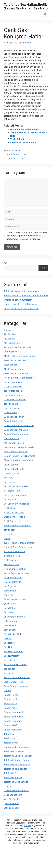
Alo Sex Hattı (10, 334)
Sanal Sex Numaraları (15, 599)
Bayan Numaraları (13, 382)
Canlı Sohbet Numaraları (16, 434)
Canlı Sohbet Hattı (13, 421)
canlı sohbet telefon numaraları (19, 447)
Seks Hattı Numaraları (15, 616)
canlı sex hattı (11, 404)
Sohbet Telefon (11, 725)
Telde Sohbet (17, 139)
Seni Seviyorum (15, 158)
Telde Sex (9, 734)
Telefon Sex (10, 738)
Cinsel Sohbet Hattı (13, 469)
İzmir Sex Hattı (11, 560)
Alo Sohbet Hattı (12, 343)
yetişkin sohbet (11, 803)
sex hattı (27, 825)
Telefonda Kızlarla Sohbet (17, 764)
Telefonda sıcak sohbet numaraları (21, 291)
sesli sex (8, 638)
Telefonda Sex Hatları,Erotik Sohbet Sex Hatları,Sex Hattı (26, 6)
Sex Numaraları (11, 656)
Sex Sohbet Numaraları (15, 664)
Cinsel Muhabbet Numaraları (18, 460)
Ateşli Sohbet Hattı (13, 369)
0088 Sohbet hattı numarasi (25, 129)
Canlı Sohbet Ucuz (16, 154)
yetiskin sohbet (11, 808)
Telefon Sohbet (11, 742)
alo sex (7, 330)
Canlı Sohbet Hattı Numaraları (19, 425)
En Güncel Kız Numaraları (23, 142)
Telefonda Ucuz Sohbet (16, 782)
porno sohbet (10, 590)
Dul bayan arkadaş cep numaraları (21, 308)
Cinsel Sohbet (14, 150)
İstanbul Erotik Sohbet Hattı (18, 547)
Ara (5, 263)
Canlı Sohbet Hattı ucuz (16, 430)
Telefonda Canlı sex (14, 751)
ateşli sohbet (10, 364)
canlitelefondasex (13, 391)
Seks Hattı (9, 612)
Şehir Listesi (10, 603)
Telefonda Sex (11, 773)
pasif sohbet (10, 586)
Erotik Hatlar (10, 508)
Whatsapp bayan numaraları (18, 300)
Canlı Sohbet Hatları (14, 417)
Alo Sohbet (9, 338)
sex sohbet (9, 660)
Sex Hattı (8, 647)
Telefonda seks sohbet (15, 769)
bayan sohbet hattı (13, 386)
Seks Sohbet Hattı (13, 634)
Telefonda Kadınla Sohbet (17, 760)
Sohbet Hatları (11, 695)
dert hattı (8, 477)
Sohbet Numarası (12, 721)
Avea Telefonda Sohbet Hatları (19, 377)
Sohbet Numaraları (13, 716)
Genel (7, 538)
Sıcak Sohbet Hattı (13, 682)
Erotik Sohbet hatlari (14, 512)
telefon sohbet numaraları (17, 747)
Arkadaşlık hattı (12, 351)
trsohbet (8, 786)
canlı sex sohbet (12, 408)
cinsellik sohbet (11, 473)
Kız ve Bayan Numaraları (16, 573)
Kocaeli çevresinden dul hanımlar (20, 304)
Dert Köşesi (9, 482)
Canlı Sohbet (10, 412)
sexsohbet (9, 673)
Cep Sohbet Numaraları (16, 451)
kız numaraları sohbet (15, 569)
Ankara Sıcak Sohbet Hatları (18, 347)
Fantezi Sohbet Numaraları (17, 525)
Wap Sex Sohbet (12, 799)
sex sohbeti (10, 669)
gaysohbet (9, 534)
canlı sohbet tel (11, 438)
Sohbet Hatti (10, 699)
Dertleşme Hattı (12, 490)
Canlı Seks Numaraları (15, 399)
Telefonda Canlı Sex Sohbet (18, 755)
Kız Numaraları (11, 564)
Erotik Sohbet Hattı (13, 521)
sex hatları (17, 843)
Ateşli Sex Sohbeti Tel (15, 360)
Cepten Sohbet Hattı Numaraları (20, 456)
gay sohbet (9, 530)
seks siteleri (10, 625)
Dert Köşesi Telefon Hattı (16, 486)
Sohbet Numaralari (13, 712)
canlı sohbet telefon (14, 443)
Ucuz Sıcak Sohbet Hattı (16, 790)
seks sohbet (10, 629)
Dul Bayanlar (10, 499)
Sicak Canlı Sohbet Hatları (17, 677)
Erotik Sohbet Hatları (14, 517)
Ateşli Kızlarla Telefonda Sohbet (20, 356)
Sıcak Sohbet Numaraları (16, 686)
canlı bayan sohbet (13, 395)
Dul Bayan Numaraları (15, 495)
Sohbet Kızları (11, 708)
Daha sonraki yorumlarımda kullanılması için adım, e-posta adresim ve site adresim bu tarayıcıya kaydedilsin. (27, 235)
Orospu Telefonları (13, 582)
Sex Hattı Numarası (13, 651)
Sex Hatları (9, 643)
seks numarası (11, 621)
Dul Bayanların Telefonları (17, 503)
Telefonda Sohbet (13, 777)
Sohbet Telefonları (13, 729)
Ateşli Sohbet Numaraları (16, 373)
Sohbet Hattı (10, 703)
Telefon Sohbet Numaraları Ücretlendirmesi (26, 295)
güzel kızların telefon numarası (19, 543)
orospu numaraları (13, 577)
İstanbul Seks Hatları (14, 551)
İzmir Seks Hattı (12, 556)
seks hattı (27, 831)
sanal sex (8, 595)
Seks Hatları (10, 608)
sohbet (7, 690)
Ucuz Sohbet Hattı (13, 795)
